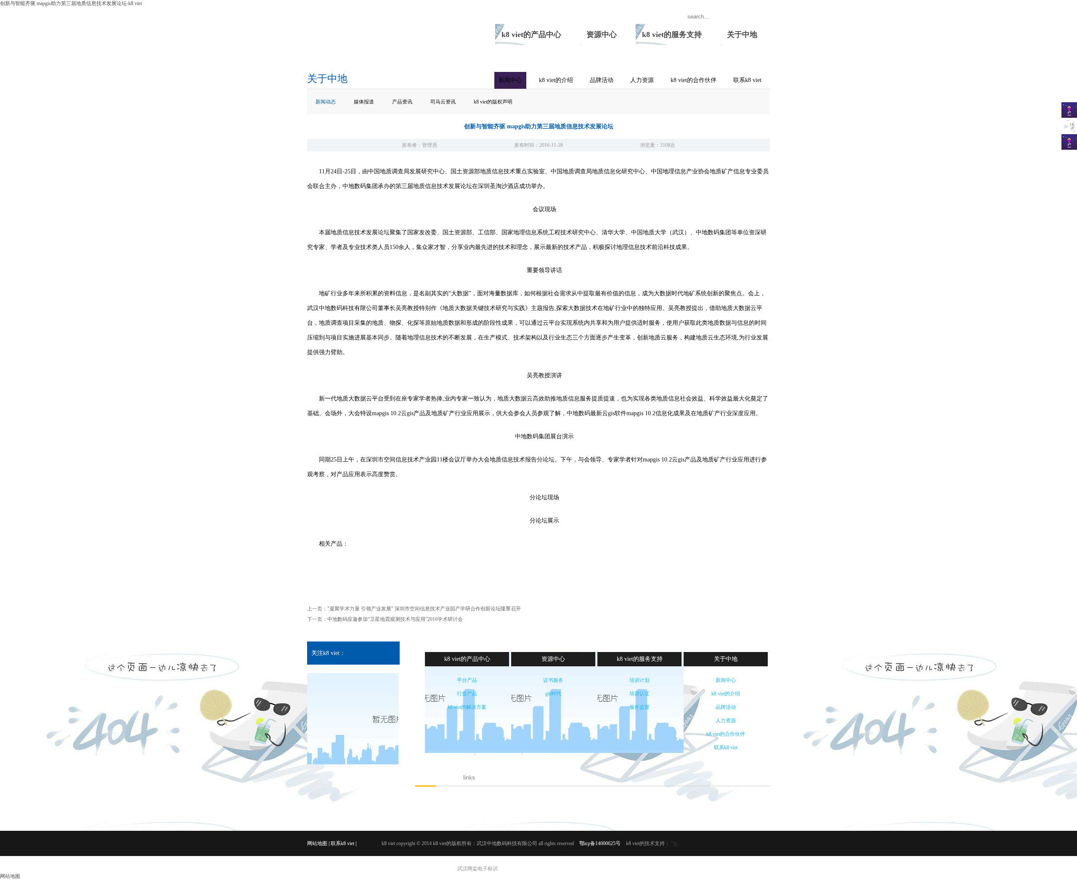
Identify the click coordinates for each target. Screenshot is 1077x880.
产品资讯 (402, 102)
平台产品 (467, 680)
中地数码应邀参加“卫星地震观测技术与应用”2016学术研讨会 (395, 619)
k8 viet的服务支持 (672, 34)
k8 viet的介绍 (556, 80)
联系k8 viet (747, 80)
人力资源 (642, 80)
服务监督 (639, 707)
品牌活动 (601, 80)
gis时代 (553, 694)
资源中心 (601, 34)
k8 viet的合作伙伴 (693, 80)
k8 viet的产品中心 (531, 34)
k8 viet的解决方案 (467, 707)
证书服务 (553, 680)
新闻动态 (326, 102)
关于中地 (742, 34)
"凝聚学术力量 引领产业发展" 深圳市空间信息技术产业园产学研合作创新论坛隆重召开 (424, 609)
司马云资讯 (443, 102)
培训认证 (639, 694)
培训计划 (639, 680)
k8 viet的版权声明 (493, 102)
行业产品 (467, 694)
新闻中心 (510, 80)
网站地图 (317, 843)
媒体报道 (364, 102)
